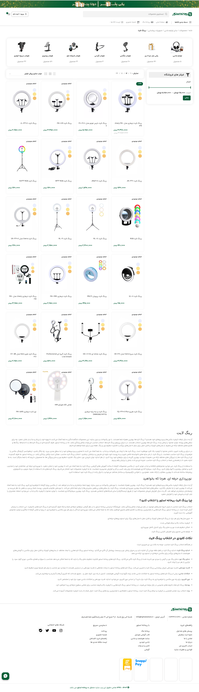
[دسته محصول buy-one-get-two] (151, 52)
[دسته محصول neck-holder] (99, 52)
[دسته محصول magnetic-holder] (125, 52)
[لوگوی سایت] (182, 14)
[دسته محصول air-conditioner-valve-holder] (22, 52)
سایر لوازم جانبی (170, 30)
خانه (190, 30)
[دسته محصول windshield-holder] (74, 52)
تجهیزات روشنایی (155, 30)
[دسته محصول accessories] (177, 52)
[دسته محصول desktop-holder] (48, 52)
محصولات (183, 30)
